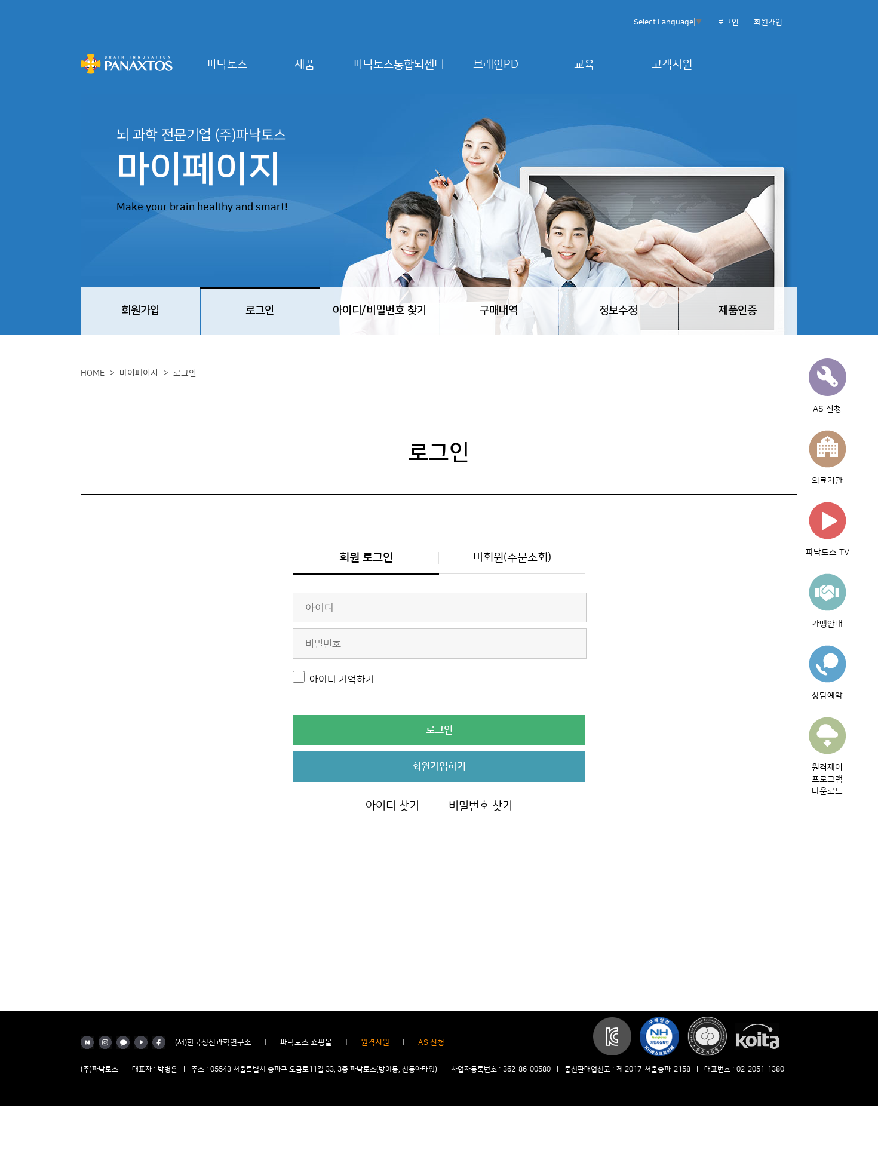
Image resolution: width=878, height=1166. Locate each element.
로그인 (728, 22)
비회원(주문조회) (512, 557)
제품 (304, 65)
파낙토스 (227, 65)
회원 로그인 (366, 557)
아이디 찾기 (392, 806)
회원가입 (768, 22)
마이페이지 (138, 373)
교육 (584, 65)
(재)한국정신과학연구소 (213, 1042)
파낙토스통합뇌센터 (398, 65)
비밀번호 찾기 (480, 806)
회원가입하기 (439, 766)
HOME (93, 373)
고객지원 (672, 65)
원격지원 (375, 1042)
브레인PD (495, 65)
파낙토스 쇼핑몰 (306, 1042)
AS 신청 (431, 1042)
